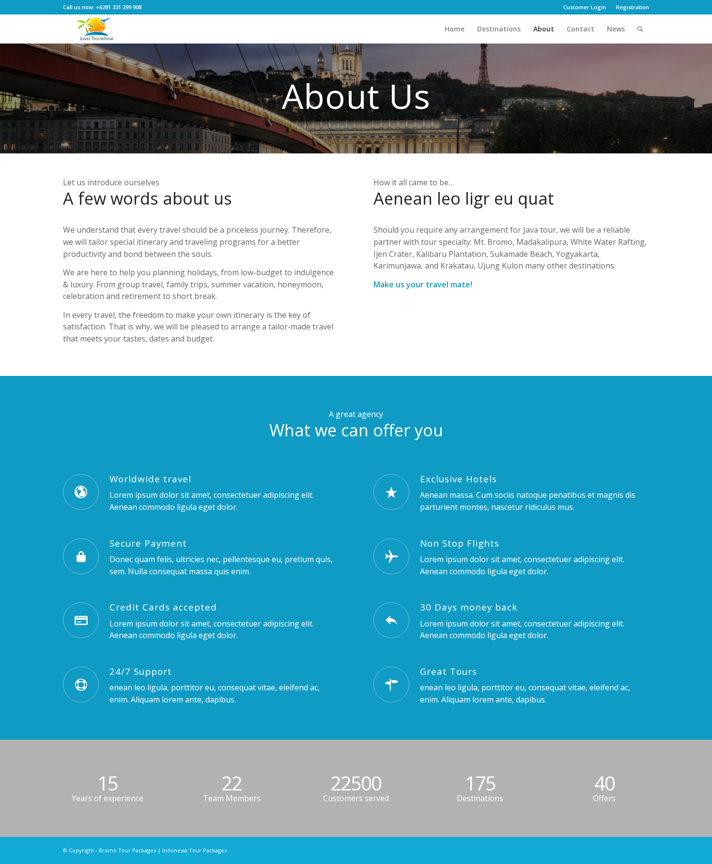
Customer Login (584, 7)
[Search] (640, 29)
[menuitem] (584, 7)
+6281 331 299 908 (118, 7)
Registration (632, 7)
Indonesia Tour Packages (194, 850)
